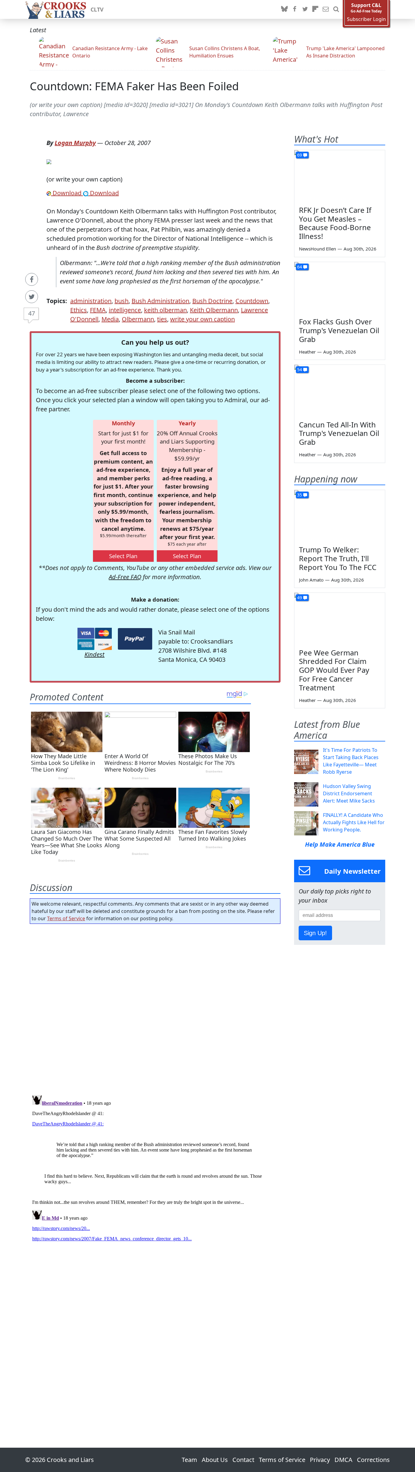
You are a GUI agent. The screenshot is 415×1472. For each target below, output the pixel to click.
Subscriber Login (366, 19)
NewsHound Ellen (317, 249)
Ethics (78, 310)
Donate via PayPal (135, 639)
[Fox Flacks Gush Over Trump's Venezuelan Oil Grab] (339, 287)
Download (67, 193)
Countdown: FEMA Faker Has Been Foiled (134, 86)
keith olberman (165, 310)
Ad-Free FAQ (125, 577)
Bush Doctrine (212, 301)
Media (110, 319)
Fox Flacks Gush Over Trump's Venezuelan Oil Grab (339, 330)
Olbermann (138, 319)
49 (299, 597)
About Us (215, 1460)
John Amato (311, 580)
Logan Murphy (75, 143)
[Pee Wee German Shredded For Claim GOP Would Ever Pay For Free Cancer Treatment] (339, 618)
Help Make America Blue (340, 844)
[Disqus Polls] (155, 1007)
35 (299, 495)
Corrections (373, 1460)
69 (299, 155)
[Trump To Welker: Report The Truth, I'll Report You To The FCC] (339, 515)
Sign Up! (315, 933)
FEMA (98, 310)
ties (162, 319)
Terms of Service (66, 918)
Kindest (94, 654)
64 (299, 267)
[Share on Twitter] (31, 296)
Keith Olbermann (214, 310)
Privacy (320, 1460)
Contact (243, 1460)
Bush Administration (160, 301)
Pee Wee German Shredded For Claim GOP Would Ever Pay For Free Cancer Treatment (334, 670)
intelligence (125, 310)
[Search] (336, 9)
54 (299, 369)
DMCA (343, 1460)
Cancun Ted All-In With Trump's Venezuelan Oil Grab (339, 433)
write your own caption (202, 319)
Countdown (251, 301)
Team (189, 1460)
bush (122, 301)
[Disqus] (155, 1169)
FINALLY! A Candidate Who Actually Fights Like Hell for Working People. (354, 822)
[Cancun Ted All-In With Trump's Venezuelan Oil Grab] (339, 390)
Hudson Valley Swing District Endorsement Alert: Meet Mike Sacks (349, 793)
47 (31, 313)
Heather (307, 352)
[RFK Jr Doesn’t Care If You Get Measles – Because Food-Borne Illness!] (339, 175)
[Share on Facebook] (31, 279)
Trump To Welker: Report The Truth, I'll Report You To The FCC (337, 558)
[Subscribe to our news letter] (325, 9)
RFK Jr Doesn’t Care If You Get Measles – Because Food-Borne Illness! (335, 223)
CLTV (97, 9)
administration (90, 301)
